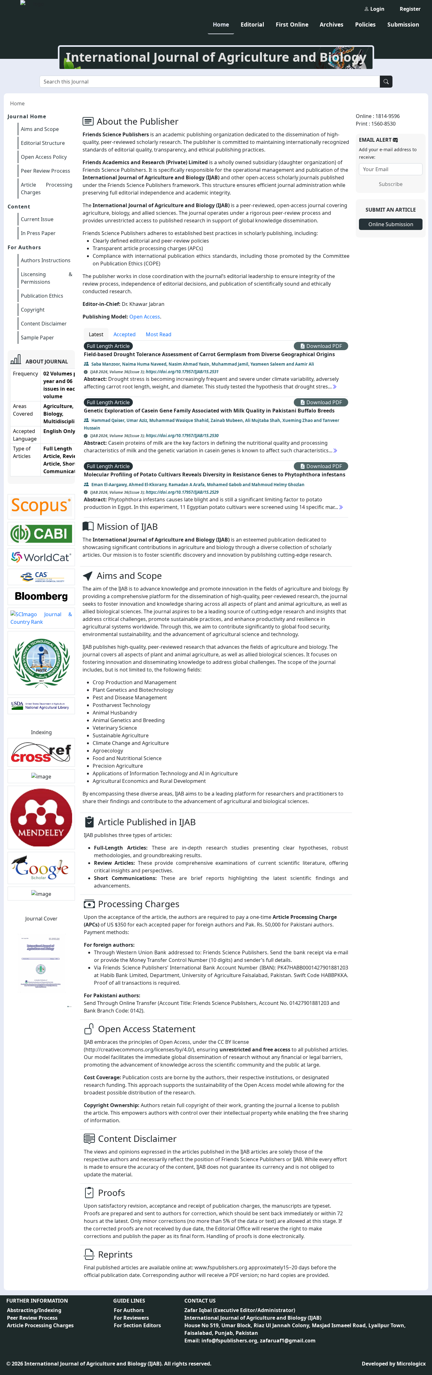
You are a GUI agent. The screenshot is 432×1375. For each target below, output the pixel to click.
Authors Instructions (46, 260)
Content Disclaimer (44, 323)
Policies (365, 24)
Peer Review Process (45, 170)
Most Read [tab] (158, 334)
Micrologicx (411, 1363)
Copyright (33, 309)
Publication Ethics (42, 295)
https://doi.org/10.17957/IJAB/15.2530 (182, 435)
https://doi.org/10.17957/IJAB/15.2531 (182, 372)
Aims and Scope (40, 129)
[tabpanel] (216, 429)
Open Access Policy (44, 156)
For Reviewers (131, 1317)
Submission (403, 24)
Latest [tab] (96, 334)
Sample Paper (37, 337)
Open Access (144, 316)
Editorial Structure (43, 142)
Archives (331, 24)
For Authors (129, 1310)
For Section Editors (137, 1325)
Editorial (252, 24)
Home (221, 24)
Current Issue (37, 219)
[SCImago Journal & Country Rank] (41, 617)
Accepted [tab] (125, 334)
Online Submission (390, 224)
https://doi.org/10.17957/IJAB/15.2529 (182, 492)
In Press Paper (38, 233)
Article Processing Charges (40, 1325)
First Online (292, 24)
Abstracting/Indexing (34, 1310)
